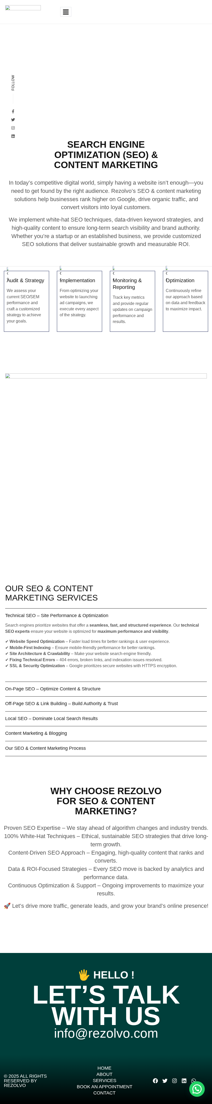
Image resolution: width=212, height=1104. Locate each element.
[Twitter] (13, 119)
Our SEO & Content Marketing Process (45, 748)
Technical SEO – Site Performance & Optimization (56, 615)
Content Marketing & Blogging (36, 733)
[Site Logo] (23, 11)
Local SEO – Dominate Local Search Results (51, 718)
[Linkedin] (184, 1081)
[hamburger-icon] (65, 12)
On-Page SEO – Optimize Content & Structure (53, 688)
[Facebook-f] (13, 111)
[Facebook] (155, 1081)
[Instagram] (13, 128)
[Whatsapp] (193, 1081)
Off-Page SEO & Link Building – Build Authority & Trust (61, 703)
